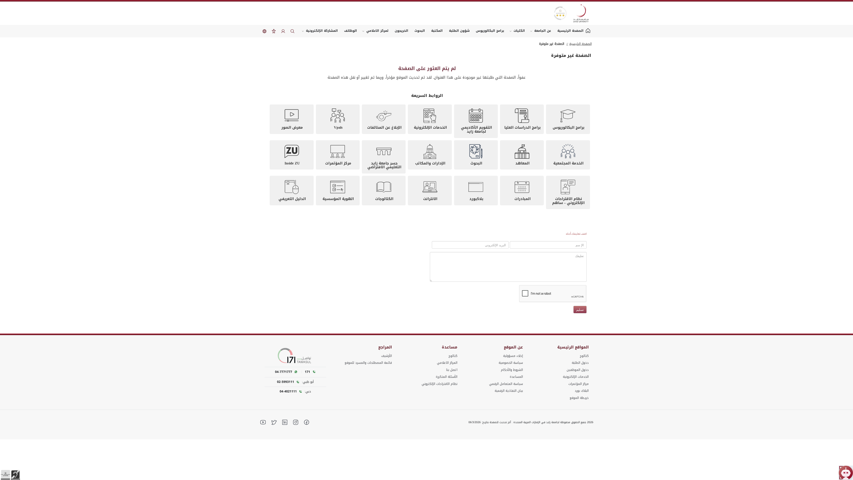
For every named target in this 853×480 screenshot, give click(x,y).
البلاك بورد (582, 390)
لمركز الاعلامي (377, 31)
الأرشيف (386, 356)
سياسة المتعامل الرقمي (506, 384)
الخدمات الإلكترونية (576, 376)
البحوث (420, 31)
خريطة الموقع (579, 398)
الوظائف (350, 31)
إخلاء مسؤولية (513, 356)
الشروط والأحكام (512, 370)
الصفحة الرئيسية (580, 44)
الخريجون (401, 31)
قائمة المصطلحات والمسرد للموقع (368, 362)
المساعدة (516, 376)
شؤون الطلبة (459, 31)
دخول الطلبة (580, 362)
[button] (5, 474)
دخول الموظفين (578, 370)
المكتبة (437, 31)
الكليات (519, 31)
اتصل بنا (451, 370)
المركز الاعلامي (447, 362)
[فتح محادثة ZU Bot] (846, 473)
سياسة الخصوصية (511, 362)
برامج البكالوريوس (490, 31)
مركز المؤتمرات (578, 384)
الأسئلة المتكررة (446, 376)
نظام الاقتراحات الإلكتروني (439, 384)
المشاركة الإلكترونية (322, 31)
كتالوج (584, 356)
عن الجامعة (542, 31)
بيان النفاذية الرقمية (509, 390)
